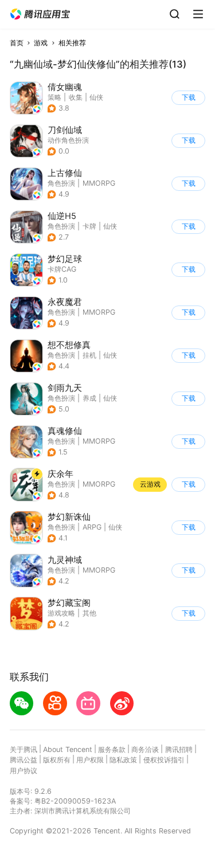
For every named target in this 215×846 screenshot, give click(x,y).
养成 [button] (89, 398)
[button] (40, 14)
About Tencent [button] (67, 749)
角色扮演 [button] (61, 183)
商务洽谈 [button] (145, 749)
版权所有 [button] (57, 759)
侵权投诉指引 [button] (164, 759)
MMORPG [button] (99, 183)
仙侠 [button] (96, 97)
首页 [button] (17, 42)
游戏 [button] (41, 42)
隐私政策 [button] (123, 759)
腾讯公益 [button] (23, 759)
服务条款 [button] (112, 749)
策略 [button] (54, 97)
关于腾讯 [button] (23, 749)
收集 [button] (76, 97)
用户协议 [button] (23, 770)
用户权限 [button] (90, 759)
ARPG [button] (92, 527)
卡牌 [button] (89, 226)
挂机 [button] (89, 355)
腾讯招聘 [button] (179, 749)
